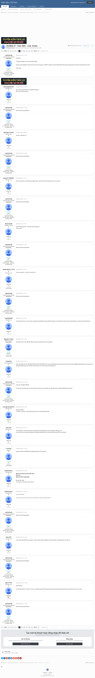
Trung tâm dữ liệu (48, 9)
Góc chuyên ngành (38, 9)
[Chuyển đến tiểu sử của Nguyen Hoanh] (3, 47)
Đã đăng (21, 55)
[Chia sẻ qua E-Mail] (18, 658)
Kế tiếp (35, 627)
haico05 (8, 428)
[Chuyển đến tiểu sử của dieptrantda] (8, 232)
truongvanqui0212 (8, 407)
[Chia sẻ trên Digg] (9, 658)
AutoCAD (3, 9)
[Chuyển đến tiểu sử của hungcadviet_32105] (8, 279)
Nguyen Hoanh (11, 47)
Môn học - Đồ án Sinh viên (25, 9)
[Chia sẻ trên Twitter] (2, 658)
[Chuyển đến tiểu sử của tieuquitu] (8, 369)
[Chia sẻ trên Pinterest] (21, 658)
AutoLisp (22, 6)
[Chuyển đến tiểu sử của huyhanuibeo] (8, 478)
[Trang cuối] (39, 51)
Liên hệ (50, 672)
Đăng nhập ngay (69, 643)
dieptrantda (8, 224)
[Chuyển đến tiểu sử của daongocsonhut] (8, 140)
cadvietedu (8, 55)
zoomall (8, 448)
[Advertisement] (47, 25)
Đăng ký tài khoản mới (25, 643)
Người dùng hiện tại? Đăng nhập (78, 2)
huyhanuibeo (9, 471)
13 (31, 627)
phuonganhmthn (8, 87)
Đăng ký (90, 2)
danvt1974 (8, 583)
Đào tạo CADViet (32, 6)
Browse (41, 6)
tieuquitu (9, 361)
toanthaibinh (9, 318)
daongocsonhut (9, 132)
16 (92, 45)
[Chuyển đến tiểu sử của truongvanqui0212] (8, 415)
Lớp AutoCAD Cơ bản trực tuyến (34, 47)
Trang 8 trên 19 (44, 627)
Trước (5, 627)
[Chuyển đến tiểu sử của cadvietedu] (8, 63)
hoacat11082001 (8, 178)
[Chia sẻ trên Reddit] (14, 658)
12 (29, 627)
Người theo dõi (86, 45)
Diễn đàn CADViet (9, 2)
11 (26, 627)
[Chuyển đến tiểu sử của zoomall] (8, 456)
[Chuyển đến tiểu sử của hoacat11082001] (8, 186)
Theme (45, 672)
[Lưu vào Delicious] (11, 658)
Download (13, 6)
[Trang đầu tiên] (2, 51)
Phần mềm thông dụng (13, 9)
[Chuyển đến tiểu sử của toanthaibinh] (8, 326)
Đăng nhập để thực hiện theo (75, 45)
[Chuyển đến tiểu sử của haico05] (8, 435)
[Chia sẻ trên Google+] (7, 658)
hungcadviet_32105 (9, 270)
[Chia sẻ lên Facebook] (4, 658)
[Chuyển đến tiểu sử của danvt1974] (8, 591)
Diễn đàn (5, 6)
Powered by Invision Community (47, 675)
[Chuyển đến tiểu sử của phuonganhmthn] (8, 95)
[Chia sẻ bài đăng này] (92, 55)
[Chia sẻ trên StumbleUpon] (16, 658)
